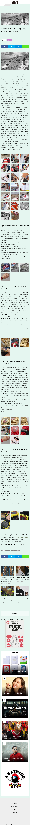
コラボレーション (15, 550)
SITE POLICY (15, 803)
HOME (2, 5)
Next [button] (27, 778)
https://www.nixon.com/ (22, 537)
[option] (15, 779)
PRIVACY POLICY (15, 806)
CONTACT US (15, 809)
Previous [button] (3, 778)
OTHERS (3, 40)
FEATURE (9, 40)
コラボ (8, 550)
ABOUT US (15, 812)
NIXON (3, 550)
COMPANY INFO (15, 815)
